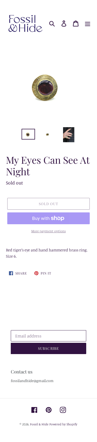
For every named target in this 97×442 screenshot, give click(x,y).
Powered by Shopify (63, 424)
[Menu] (87, 24)
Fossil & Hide (39, 424)
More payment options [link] (48, 231)
